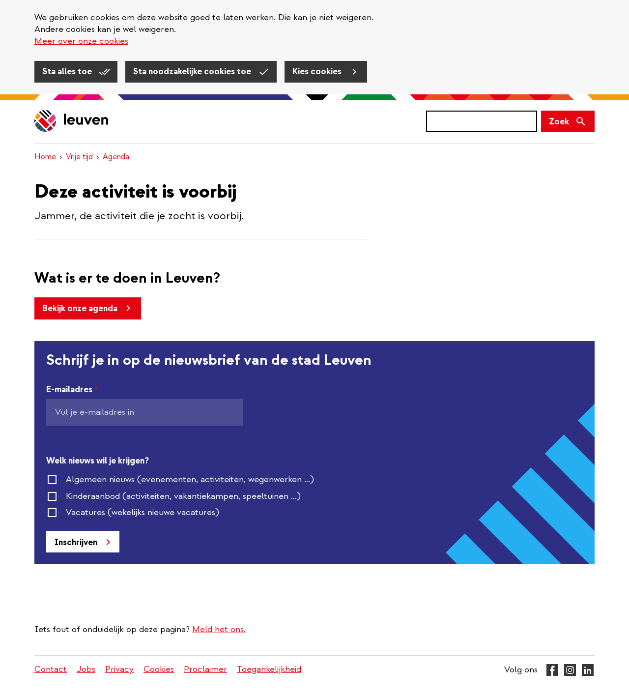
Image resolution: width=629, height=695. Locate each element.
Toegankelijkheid (269, 669)
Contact (50, 669)
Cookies (158, 669)
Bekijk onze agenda (79, 308)
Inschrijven (76, 542)
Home (45, 157)
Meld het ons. (219, 629)
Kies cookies (317, 71)
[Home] (71, 121)
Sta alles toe (68, 71)
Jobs (86, 669)
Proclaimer (205, 669)
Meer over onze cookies (81, 41)
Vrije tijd (79, 157)
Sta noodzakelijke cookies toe (193, 71)
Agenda (116, 157)
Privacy (119, 669)
